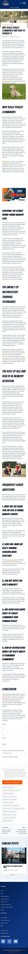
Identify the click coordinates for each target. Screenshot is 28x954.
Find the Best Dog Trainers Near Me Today (12, 866)
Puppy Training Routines (9, 787)
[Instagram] (9, 941)
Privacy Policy (9, 778)
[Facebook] (3, 941)
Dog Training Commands (19, 808)
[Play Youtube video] (14, 194)
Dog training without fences (9, 814)
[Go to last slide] (4, 860)
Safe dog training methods (9, 817)
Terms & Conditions (20, 776)
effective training (6, 697)
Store (2, 925)
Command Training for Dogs (9, 799)
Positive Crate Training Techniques (11, 790)
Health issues (5, 161)
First (3, 729)
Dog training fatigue (8, 820)
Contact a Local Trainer (12, 782)
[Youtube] (15, 941)
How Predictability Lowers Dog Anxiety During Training (21, 830)
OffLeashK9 (6, 36)
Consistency (5, 81)
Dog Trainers (4, 913)
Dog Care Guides (7, 808)
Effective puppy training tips (9, 796)
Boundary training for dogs (9, 811)
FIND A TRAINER (15, 7)
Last (3, 734)
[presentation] (14, 856)
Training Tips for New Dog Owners (11, 805)
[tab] (11, 874)
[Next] (24, 860)
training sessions (11, 560)
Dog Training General (7, 25)
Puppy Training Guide (8, 793)
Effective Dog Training (8, 802)
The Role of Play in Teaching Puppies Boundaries (6, 830)
